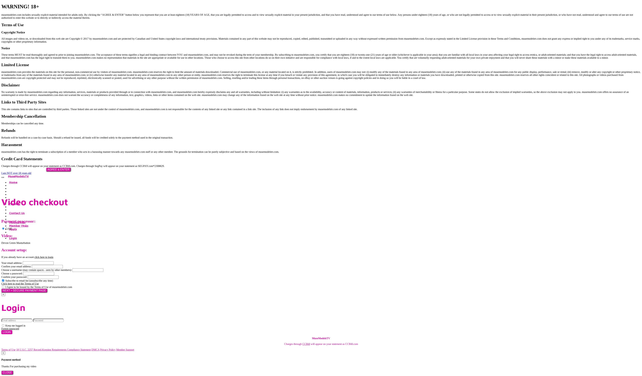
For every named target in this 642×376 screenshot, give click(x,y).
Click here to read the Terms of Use (20, 283)
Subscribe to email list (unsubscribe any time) (29, 280)
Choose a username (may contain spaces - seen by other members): (36, 270)
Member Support (125, 349)
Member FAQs (18, 225)
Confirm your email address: (16, 266)
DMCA (95, 349)
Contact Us (17, 213)
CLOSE (7, 372)
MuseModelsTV (18, 176)
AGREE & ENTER (58, 169)
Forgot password (10, 328)
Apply (13, 229)
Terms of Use (8, 349)
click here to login (43, 257)
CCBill (306, 344)
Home (13, 182)
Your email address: (11, 263)
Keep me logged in (15, 325)
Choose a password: (12, 273)
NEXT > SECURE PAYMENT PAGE (24, 290)
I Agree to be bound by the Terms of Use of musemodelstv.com (38, 287)
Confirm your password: (14, 277)
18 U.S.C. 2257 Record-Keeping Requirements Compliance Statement (53, 349)
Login (13, 238)
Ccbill (8, 228)
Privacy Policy (108, 349)
